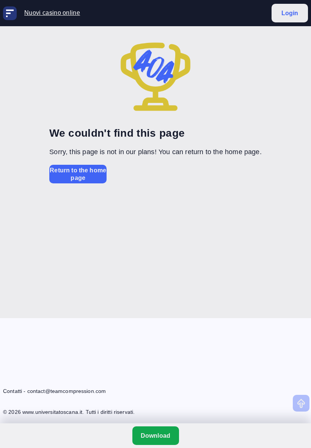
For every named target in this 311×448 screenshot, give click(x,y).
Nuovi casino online (52, 12)
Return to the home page (78, 174)
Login (289, 13)
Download (155, 435)
